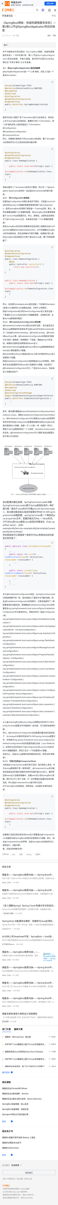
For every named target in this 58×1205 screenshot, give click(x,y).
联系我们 (29, 1172)
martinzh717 (6, 929)
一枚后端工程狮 (7, 913)
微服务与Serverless (10, 1147)
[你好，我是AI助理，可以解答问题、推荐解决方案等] (43, 10)
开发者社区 (11, 1179)
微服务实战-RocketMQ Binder (14, 1088)
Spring (29, 854)
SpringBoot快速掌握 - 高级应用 (15, 1109)
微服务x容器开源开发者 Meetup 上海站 (18, 1137)
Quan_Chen (6, 882)
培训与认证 (28, 1179)
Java (13, 854)
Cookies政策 (24, 1189)
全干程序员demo (8, 944)
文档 (4, 1179)
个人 (54, 15)
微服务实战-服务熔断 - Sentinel (15, 1093)
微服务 (37, 854)
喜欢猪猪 (5, 1021)
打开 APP (50, 3)
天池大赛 (19, 1179)
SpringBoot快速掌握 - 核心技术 (15, 1104)
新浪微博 (15, 1165)
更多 (4, 1121)
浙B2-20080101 (28, 1195)
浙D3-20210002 (27, 1198)
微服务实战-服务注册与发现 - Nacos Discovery (22, 1098)
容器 (21, 854)
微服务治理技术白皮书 (11, 1142)
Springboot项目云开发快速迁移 (15, 1114)
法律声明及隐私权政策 (11, 1189)
